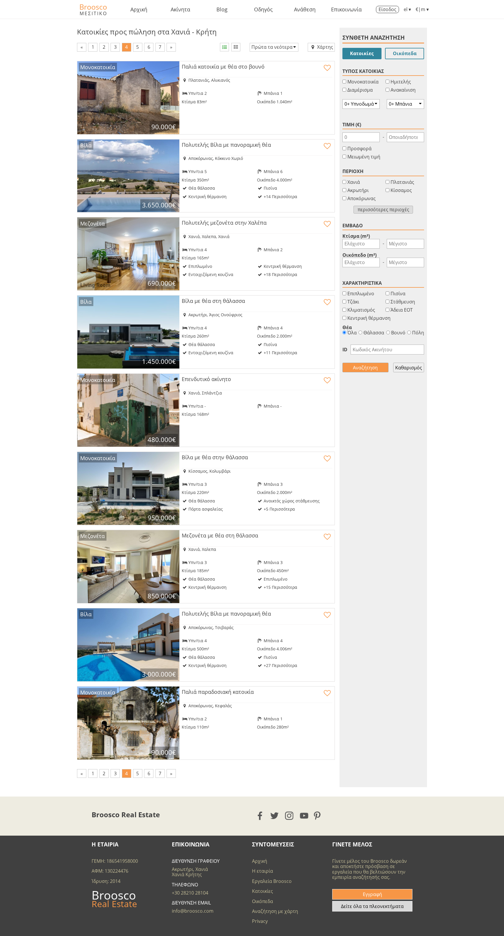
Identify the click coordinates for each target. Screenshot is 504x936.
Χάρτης (324, 47)
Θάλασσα (373, 332)
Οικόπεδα (404, 53)
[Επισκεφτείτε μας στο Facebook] (260, 816)
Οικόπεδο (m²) (359, 255)
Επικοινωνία (346, 9)
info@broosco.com (193, 911)
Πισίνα (398, 293)
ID (344, 349)
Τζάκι (353, 301)
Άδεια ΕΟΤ (402, 310)
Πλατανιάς (402, 182)
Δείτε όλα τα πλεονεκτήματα (372, 906)
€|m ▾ (422, 9)
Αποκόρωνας (361, 198)
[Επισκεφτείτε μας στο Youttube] (304, 816)
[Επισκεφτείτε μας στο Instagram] (289, 816)
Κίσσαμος (401, 190)
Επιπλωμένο (360, 293)
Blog (222, 9)
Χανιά (353, 182)
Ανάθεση (305, 9)
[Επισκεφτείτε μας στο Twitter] (275, 816)
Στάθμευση (403, 301)
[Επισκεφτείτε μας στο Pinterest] (319, 816)
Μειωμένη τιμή (363, 156)
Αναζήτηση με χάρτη (275, 911)
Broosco (93, 7)
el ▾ (407, 9)
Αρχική (138, 9)
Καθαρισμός (408, 367)
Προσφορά (359, 148)
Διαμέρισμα (360, 90)
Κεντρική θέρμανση (369, 318)
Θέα (347, 327)
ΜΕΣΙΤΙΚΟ (93, 13)
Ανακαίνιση (403, 90)
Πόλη (417, 332)
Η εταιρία (262, 871)
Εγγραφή (372, 894)
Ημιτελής (401, 81)
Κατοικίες (362, 53)
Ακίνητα (180, 9)
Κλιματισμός (361, 310)
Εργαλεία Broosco (272, 881)
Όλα (351, 332)
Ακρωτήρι (358, 190)
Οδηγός (263, 9)
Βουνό (397, 332)
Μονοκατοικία (363, 81)
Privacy (260, 921)
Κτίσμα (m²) (356, 236)
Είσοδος (387, 9)
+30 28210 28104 (190, 893)
